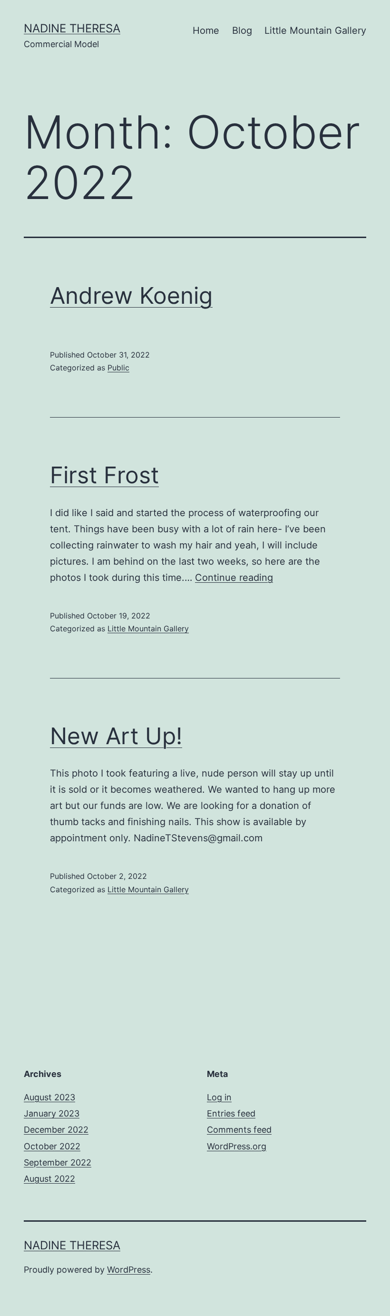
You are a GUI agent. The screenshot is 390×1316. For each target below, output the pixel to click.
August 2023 (49, 1097)
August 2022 (49, 1179)
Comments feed (239, 1130)
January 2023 (51, 1113)
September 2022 (57, 1162)
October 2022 (52, 1146)
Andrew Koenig (131, 295)
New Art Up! (116, 736)
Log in (219, 1097)
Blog (242, 30)
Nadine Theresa (72, 28)
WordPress (128, 1270)
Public (118, 367)
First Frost (104, 475)
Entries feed (231, 1113)
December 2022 (56, 1130)
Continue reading (234, 577)
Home (206, 30)
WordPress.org (236, 1146)
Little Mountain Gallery (315, 30)
